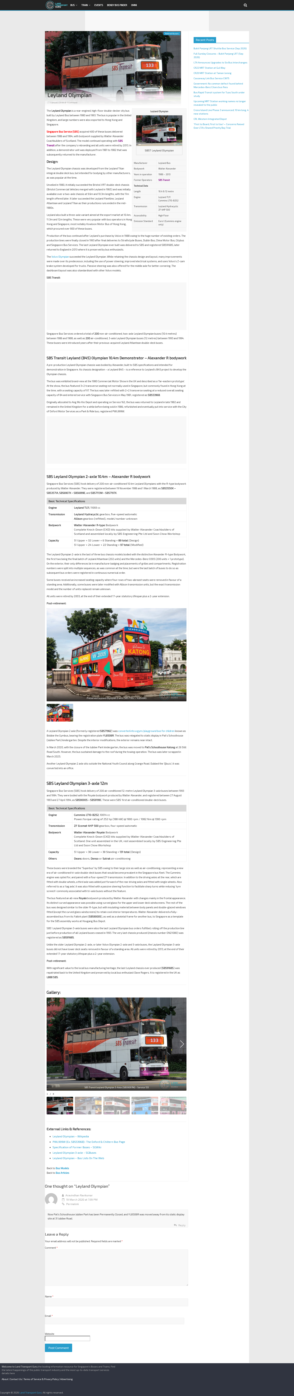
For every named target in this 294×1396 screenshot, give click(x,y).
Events (98, 5)
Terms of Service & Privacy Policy (41, 1379)
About (5, 1379)
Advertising (66, 1379)
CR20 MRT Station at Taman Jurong (212, 73)
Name (49, 1296)
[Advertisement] (147, 21)
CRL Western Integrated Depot (210, 118)
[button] (182, 1044)
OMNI (134, 5)
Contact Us (16, 1379)
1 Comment (71, 102)
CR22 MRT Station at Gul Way (209, 67)
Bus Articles (62, 1172)
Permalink (72, 1204)
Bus (72, 5)
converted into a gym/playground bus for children (146, 730)
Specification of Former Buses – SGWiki (77, 1147)
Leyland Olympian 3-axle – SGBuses (74, 1152)
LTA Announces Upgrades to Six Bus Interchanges (220, 62)
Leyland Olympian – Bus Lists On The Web (78, 1158)
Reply (181, 1225)
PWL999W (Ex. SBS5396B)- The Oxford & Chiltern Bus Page (89, 1141)
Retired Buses (172, 33)
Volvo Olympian (60, 256)
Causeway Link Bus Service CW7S (211, 78)
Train (84, 5)
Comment (51, 1247)
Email (49, 1315)
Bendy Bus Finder (117, 5)
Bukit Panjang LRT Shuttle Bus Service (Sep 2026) (220, 48)
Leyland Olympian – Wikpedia (71, 1136)
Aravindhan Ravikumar (79, 1195)
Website (49, 1333)
